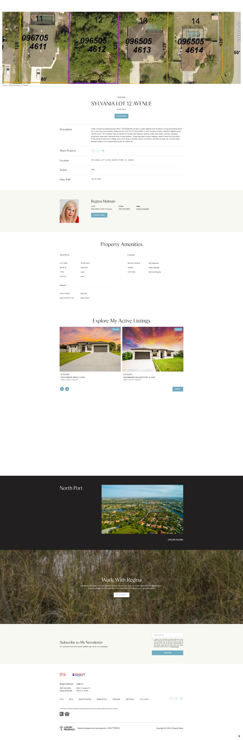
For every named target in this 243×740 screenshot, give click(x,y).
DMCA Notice (130, 699)
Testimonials (116, 699)
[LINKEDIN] (176, 698)
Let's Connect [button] (121, 595)
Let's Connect (144, 699)
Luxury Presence (113, 728)
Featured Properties (85, 699)
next (67, 389)
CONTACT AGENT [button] (99, 215)
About (71, 699)
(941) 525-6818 (124, 209)
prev (62, 389)
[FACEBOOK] (171, 698)
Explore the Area (175, 540)
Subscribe (167, 653)
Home (62, 699)
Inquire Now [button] (121, 116)
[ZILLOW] (181, 698)
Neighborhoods (102, 699)
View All (178, 389)
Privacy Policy (175, 646)
